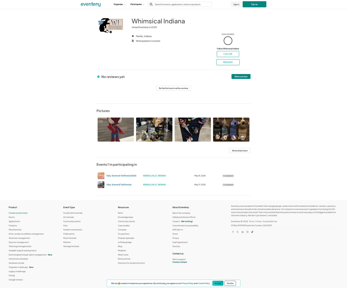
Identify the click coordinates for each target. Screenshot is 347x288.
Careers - (182, 221)
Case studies (124, 225)
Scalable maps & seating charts (22, 250)
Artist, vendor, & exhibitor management (26, 234)
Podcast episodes (126, 238)
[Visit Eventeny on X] (237, 232)
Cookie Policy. (203, 283)
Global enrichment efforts (184, 217)
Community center (126, 221)
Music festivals (69, 238)
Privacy (175, 238)
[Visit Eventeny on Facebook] (233, 232)
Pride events (69, 234)
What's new (123, 254)
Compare (122, 229)
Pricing (12, 275)
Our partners (123, 234)
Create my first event (18, 213)
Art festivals (68, 217)
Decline (230, 283)
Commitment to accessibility (185, 225)
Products (13, 225)
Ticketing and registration (20, 246)
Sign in (236, 4)
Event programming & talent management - (30, 254)
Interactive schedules (18, 258)
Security (176, 246)
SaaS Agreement (180, 242)
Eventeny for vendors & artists (131, 263)
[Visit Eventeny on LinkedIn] (243, 232)
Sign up (254, 4)
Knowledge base (125, 217)
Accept (218, 283)
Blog (120, 246)
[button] (120, 4)
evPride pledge (125, 242)
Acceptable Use (270, 221)
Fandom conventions (72, 229)
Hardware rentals (16, 263)
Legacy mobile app (17, 271)
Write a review (241, 76)
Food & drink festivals (72, 213)
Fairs (65, 225)
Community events (72, 221)
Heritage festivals (71, 246)
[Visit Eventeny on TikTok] (252, 232)
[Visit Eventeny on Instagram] (247, 231)
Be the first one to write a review (173, 88)
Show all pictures (240, 150)
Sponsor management (19, 242)
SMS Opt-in (177, 229)
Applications (14, 221)
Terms (175, 234)
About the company (181, 213)
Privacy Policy (187, 283)
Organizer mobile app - (21, 267)
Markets (67, 242)
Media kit (122, 250)
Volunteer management (19, 238)
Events (12, 217)
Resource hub (124, 258)
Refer (120, 213)
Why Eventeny (15, 229)
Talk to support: (179, 260)
